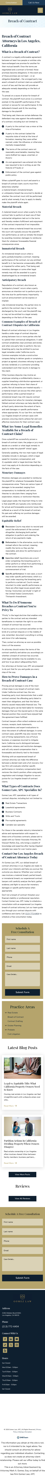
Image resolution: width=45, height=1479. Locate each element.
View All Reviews (22, 1198)
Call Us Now (33, 2)
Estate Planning (14, 1025)
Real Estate (13, 1012)
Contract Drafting (15, 1021)
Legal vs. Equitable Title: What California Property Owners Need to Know (22, 1086)
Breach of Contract (16, 1017)
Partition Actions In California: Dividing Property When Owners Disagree (21, 1143)
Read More (9, 1106)
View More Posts (22, 1174)
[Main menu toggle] (40, 10)
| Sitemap (21, 1432)
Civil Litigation (14, 1034)
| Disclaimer (28, 1432)
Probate (11, 1029)
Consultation (11, 2)
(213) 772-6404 (32, 913)
